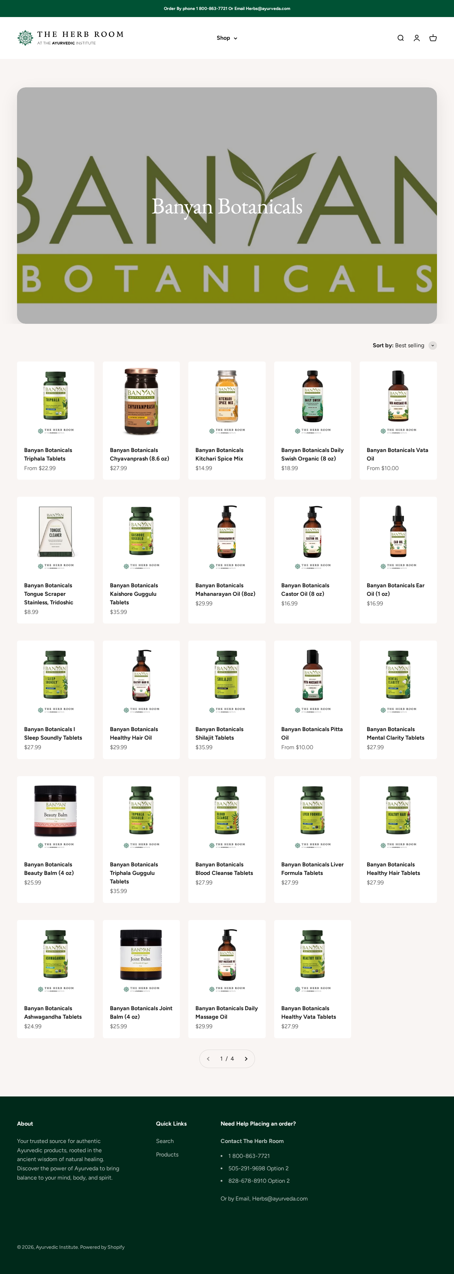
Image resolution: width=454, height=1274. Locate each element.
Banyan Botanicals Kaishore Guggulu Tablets (134, 594)
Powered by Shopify (102, 1247)
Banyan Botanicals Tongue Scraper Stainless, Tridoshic (48, 594)
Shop (223, 38)
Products (167, 1154)
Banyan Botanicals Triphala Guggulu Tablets (134, 873)
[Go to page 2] (246, 1059)
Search (165, 1141)
